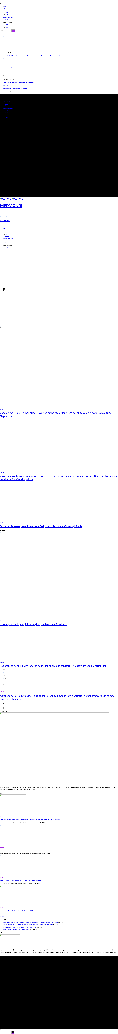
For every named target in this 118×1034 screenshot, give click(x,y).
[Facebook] (4, 194)
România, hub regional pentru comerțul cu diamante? (15, 88)
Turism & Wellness (7, 12)
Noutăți (7, 24)
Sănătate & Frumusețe (8, 17)
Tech (4, 25)
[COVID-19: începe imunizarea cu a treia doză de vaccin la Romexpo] (16, 76)
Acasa (4, 11)
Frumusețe (7, 21)
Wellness (7, 16)
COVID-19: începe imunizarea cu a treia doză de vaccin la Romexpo (18, 82)
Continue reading (4, 792)
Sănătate (7, 19)
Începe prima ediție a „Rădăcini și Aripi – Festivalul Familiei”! (16, 911)
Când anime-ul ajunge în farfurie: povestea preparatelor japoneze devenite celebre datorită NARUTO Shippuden (28, 67)
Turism (6, 14)
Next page (2, 916)
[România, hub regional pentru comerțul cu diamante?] (7, 85)
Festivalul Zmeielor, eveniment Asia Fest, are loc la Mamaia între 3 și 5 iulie (20, 880)
